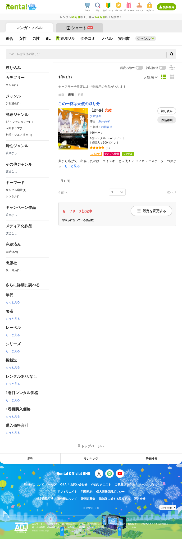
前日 (61, 94)
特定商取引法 (45, 498)
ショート (81, 27)
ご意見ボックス (125, 484)
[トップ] (16, 6)
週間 (71, 94)
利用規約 (86, 491)
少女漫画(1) (13, 103)
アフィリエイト (67, 491)
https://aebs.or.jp (40, 530)
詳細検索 (151, 458)
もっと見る (13, 302)
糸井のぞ (104, 121)
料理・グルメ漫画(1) (19, 134)
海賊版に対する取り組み (114, 498)
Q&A (63, 484)
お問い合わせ (78, 484)
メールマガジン (149, 484)
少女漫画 (95, 116)
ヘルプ (52, 484)
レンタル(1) (13, 196)
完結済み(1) (13, 251)
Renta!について (34, 484)
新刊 (30, 458)
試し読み (167, 111)
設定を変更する (154, 211)
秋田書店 (107, 127)
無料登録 (168, 7)
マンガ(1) (12, 85)
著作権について (67, 498)
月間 (80, 94)
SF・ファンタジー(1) (19, 121)
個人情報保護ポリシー (110, 491)
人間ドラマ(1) (14, 128)
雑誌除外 (152, 68)
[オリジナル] (65, 38)
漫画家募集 (88, 498)
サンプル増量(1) (16, 190)
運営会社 (140, 498)
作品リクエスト (101, 484)
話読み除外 (127, 68)
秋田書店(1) (13, 270)
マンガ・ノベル (29, 27)
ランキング (91, 458)
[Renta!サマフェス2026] (31, 7)
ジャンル (143, 38)
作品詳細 (167, 120)
